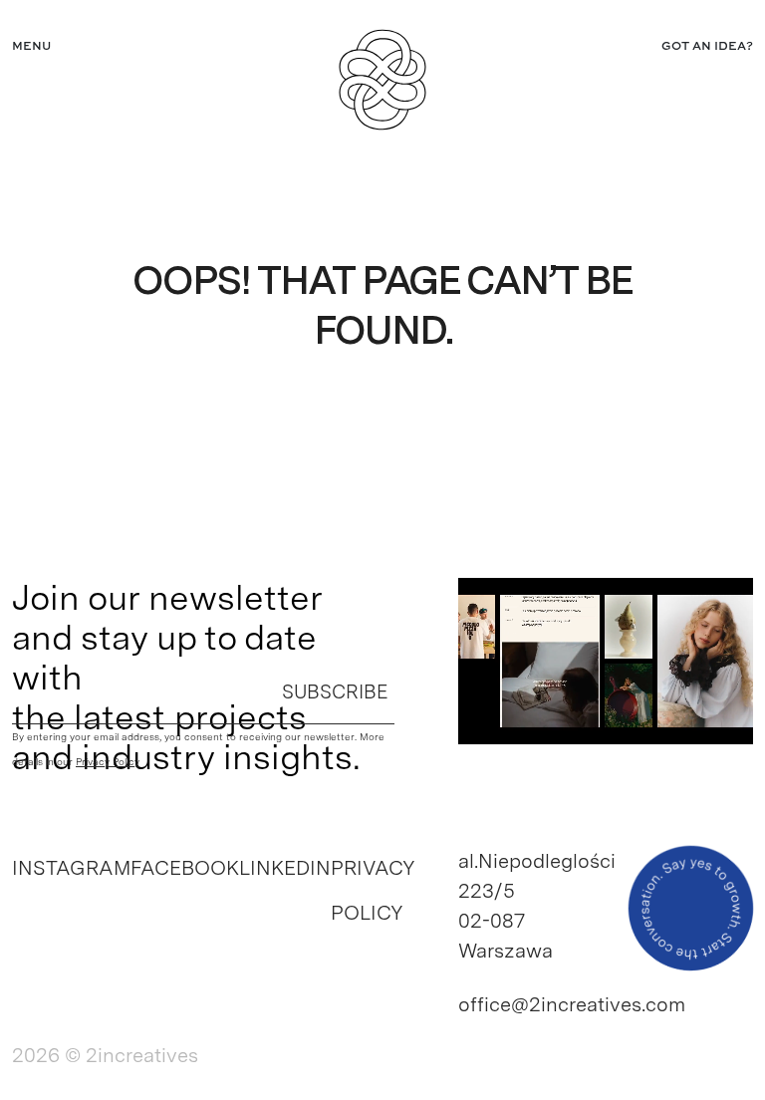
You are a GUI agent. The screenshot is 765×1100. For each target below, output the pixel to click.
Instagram (71, 868)
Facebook (184, 868)
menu (31, 47)
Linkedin (285, 868)
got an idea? (707, 47)
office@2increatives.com (526, 1004)
